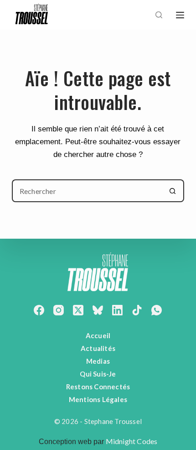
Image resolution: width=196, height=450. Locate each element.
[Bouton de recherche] (172, 190)
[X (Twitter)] (78, 310)
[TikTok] (137, 310)
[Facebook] (39, 310)
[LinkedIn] (117, 310)
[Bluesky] (98, 310)
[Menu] (180, 15)
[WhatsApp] (156, 310)
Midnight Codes (132, 441)
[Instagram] (58, 310)
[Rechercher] (158, 14)
